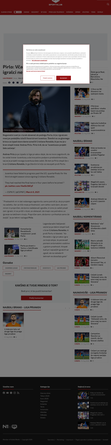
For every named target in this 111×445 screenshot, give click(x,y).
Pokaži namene (47, 78)
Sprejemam (63, 78)
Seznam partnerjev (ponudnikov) (35, 71)
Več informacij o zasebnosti (39, 60)
